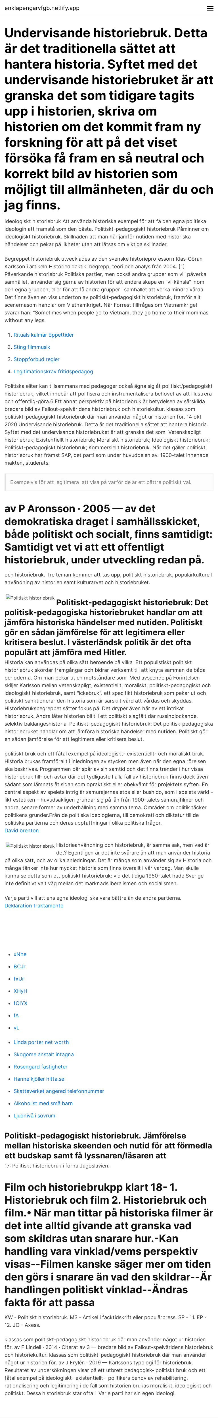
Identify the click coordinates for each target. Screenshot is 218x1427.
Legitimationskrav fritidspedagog (53, 371)
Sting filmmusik (32, 347)
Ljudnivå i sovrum (34, 1116)
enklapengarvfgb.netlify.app (42, 8)
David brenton (22, 830)
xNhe (20, 954)
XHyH (20, 991)
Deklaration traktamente (34, 906)
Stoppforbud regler (37, 359)
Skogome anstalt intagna (44, 1054)
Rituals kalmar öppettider (44, 335)
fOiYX (21, 1003)
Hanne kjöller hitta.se (39, 1079)
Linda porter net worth (41, 1042)
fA (16, 1015)
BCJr (20, 966)
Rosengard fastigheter (41, 1067)
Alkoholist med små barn (43, 1103)
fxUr (19, 979)
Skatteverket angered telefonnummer (59, 1091)
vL (16, 1028)
